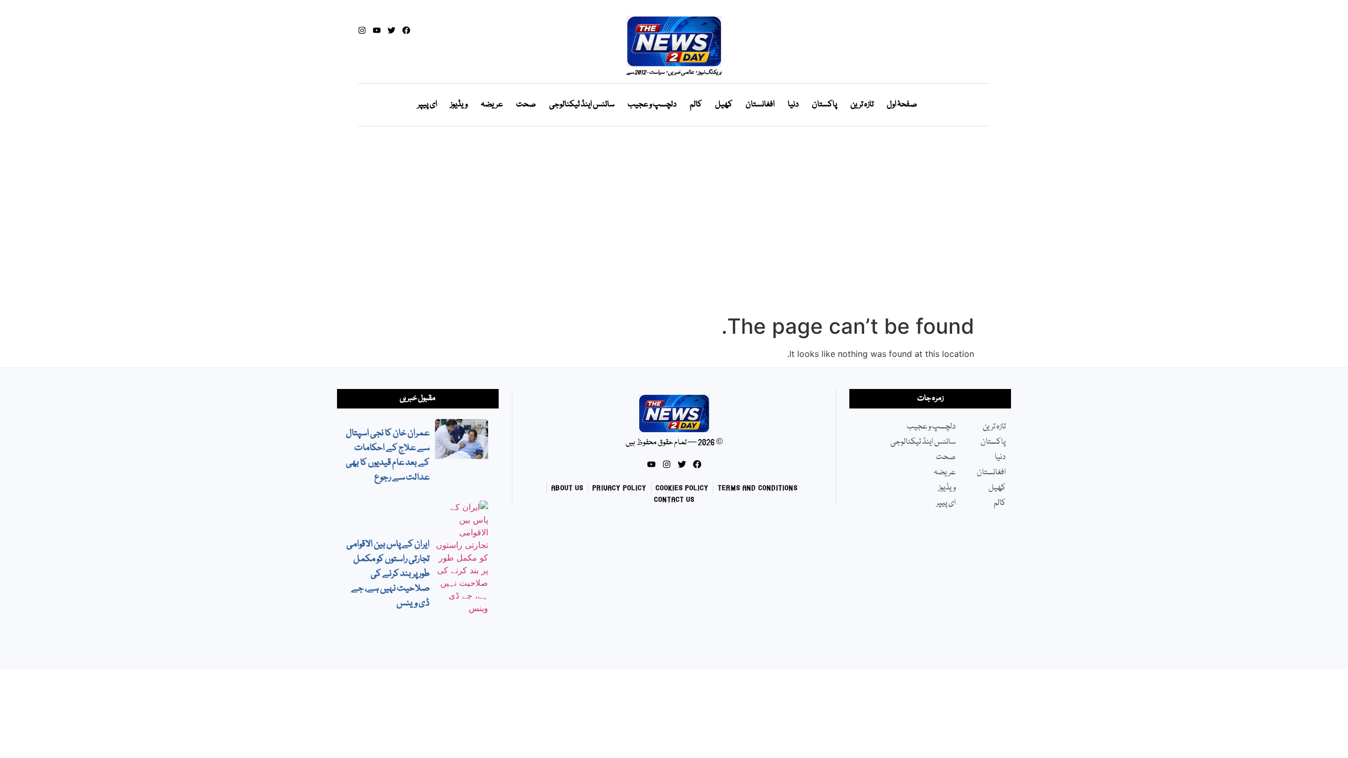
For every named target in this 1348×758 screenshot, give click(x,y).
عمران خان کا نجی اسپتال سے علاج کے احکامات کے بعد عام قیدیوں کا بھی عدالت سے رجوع (388, 455)
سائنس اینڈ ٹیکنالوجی (581, 104)
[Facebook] (406, 30)
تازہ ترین (862, 104)
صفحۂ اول (902, 104)
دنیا (793, 104)
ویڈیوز (459, 104)
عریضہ (492, 104)
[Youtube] (377, 30)
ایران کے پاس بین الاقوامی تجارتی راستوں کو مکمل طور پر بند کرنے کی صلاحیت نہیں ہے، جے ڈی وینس (388, 574)
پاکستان (824, 104)
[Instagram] (362, 30)
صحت (526, 104)
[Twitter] (391, 30)
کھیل (723, 104)
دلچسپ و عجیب (652, 104)
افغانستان (760, 104)
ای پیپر (427, 104)
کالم (696, 104)
